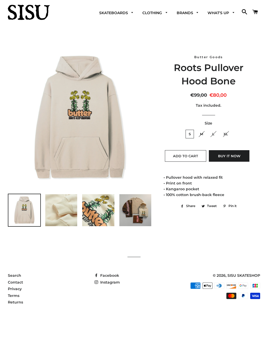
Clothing (152, 12)
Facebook (109, 275)
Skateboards (114, 12)
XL (226, 134)
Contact (15, 282)
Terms (13, 295)
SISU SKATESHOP (243, 275)
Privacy (15, 288)
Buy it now (229, 156)
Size (208, 123)
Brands (185, 12)
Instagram (109, 282)
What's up (219, 12)
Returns (15, 302)
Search (14, 275)
